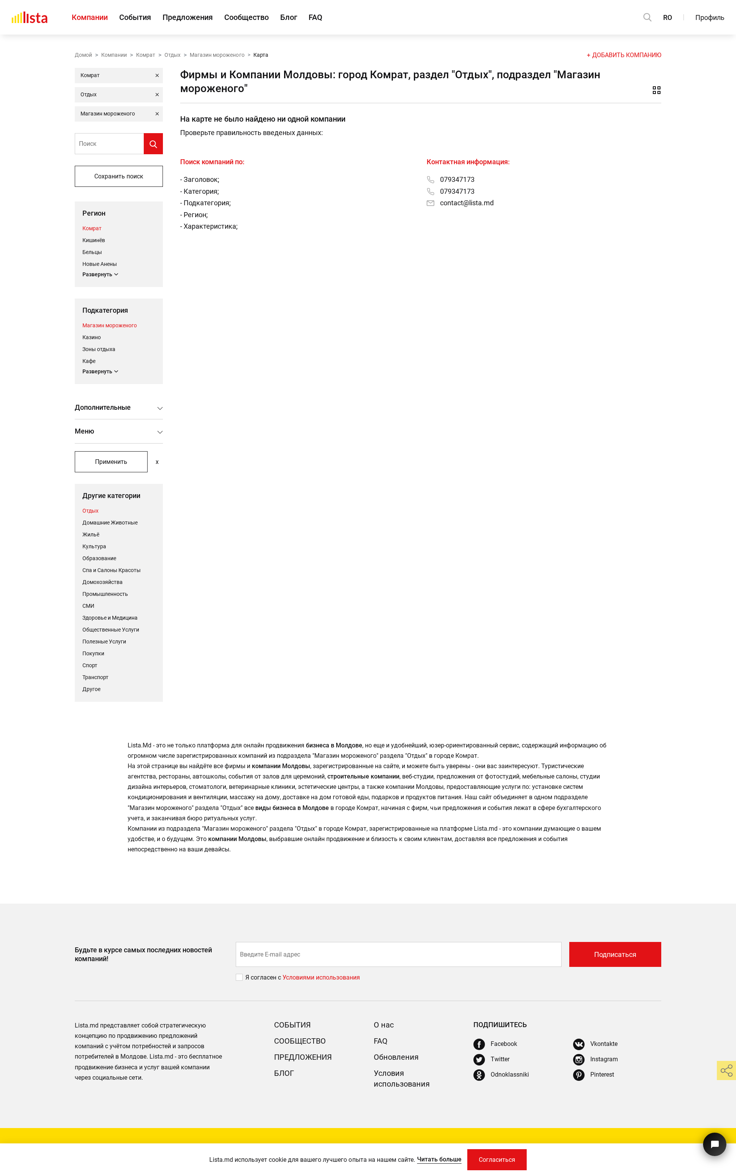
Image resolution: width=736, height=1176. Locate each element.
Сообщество (246, 17)
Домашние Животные (110, 523)
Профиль (709, 17)
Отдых (172, 55)
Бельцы (92, 252)
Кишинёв (93, 240)
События (135, 17)
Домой (83, 55)
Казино (91, 337)
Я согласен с (264, 977)
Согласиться (497, 1159)
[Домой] (30, 17)
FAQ (315, 17)
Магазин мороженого (217, 55)
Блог (288, 17)
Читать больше (439, 1159)
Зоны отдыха (98, 349)
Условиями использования (321, 977)
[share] (726, 1070)
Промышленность (105, 594)
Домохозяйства (102, 582)
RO (667, 17)
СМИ (88, 606)
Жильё (90, 534)
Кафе (88, 361)
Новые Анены (99, 264)
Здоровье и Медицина (110, 618)
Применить (111, 461)
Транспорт (95, 677)
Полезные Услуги (104, 641)
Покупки (93, 653)
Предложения (188, 17)
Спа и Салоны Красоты (111, 570)
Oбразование (99, 558)
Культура (94, 546)
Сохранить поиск (118, 176)
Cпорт (89, 665)
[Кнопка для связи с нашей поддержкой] (714, 1144)
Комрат (145, 55)
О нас (384, 1024)
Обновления (396, 1057)
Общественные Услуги (110, 630)
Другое (91, 689)
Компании (90, 17)
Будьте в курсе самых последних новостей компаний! (143, 954)
